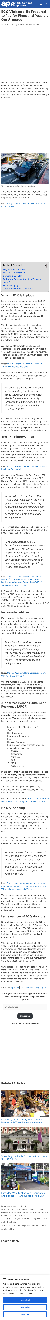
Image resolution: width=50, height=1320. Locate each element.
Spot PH (15, 987)
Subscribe (25, 1016)
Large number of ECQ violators (18, 288)
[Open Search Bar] (46, 4)
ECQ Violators (13, 1209)
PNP (15, 1215)
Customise (25, 1307)
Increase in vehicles (12, 276)
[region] (25, 1297)
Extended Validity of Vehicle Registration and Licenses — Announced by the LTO (23, 1194)
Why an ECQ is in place (14, 269)
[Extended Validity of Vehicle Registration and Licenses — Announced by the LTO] (25, 1176)
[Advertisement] (25, 55)
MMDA (37, 1212)
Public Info (22, 1206)
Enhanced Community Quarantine (31, 1209)
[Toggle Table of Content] (43, 266)
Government (10, 1206)
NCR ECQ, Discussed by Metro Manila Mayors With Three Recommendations (21, 1121)
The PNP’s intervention (14, 272)
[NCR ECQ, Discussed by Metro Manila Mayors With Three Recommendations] (25, 1102)
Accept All (25, 1300)
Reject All (25, 1314)
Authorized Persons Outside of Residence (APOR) (23, 281)
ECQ (5, 1209)
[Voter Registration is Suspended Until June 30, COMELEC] (25, 1139)
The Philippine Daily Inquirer (33, 987)
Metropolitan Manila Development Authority (17, 1212)
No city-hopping (10, 285)
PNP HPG (21, 1215)
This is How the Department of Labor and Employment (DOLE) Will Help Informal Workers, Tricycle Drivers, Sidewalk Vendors (23, 886)
